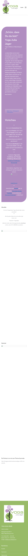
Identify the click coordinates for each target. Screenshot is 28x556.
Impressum (4, 551)
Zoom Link (14, 218)
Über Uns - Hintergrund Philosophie (13, 111)
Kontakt (3, 548)
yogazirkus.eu (14, 183)
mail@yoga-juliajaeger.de (10, 539)
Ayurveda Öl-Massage (10, 195)
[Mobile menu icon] (26, 7)
